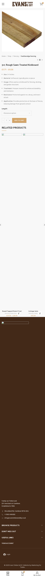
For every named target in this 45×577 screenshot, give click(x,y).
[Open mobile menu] (3, 4)
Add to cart (19, 120)
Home (4, 56)
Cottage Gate (33, 311)
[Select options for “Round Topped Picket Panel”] (19, 313)
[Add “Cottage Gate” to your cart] (40, 313)
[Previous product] (37, 60)
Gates (36, 314)
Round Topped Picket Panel (12, 311)
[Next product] (42, 60)
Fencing (16, 56)
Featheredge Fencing (28, 56)
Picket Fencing (14, 314)
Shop (10, 56)
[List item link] (22, 514)
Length (4, 109)
